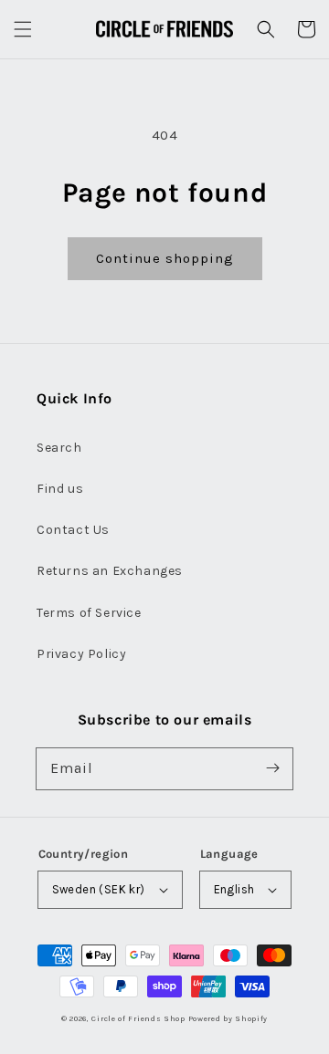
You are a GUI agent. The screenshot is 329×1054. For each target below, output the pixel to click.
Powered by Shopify (228, 1018)
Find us (60, 488)
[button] (23, 29)
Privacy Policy (81, 654)
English (234, 889)
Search (59, 447)
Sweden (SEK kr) (98, 889)
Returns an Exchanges (110, 571)
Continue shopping (165, 258)
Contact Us (73, 529)
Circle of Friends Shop (138, 1018)
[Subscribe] (272, 768)
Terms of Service (89, 613)
